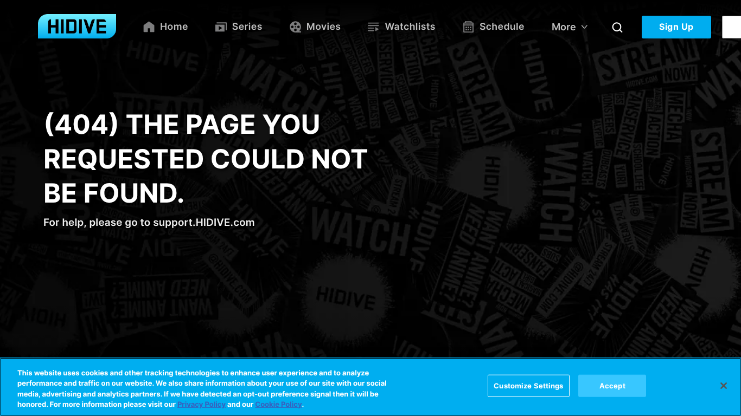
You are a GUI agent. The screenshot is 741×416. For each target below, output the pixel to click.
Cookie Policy (278, 404)
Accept (612, 385)
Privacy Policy (201, 404)
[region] (370, 387)
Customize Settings (528, 385)
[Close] (724, 386)
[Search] (617, 27)
